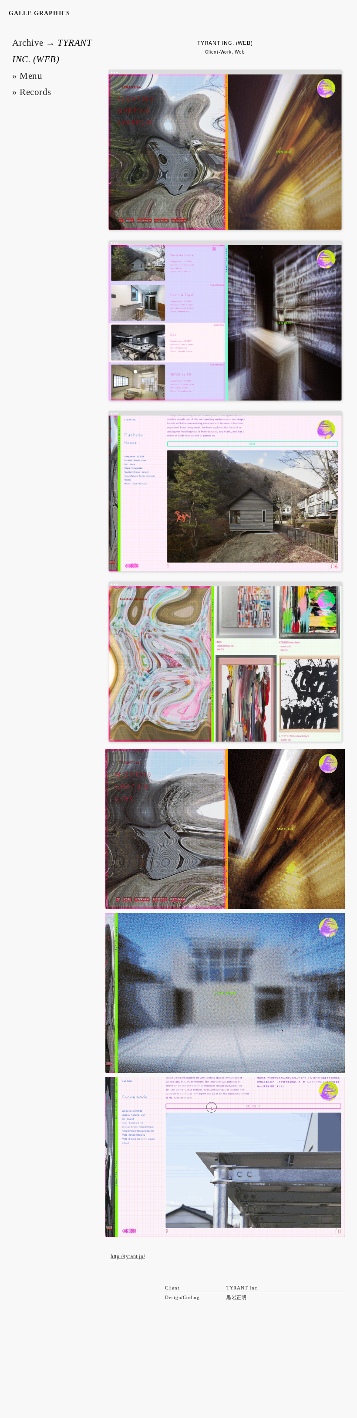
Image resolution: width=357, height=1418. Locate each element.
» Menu (27, 76)
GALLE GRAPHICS (39, 13)
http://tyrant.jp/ (128, 1256)
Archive (28, 42)
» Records (31, 92)
